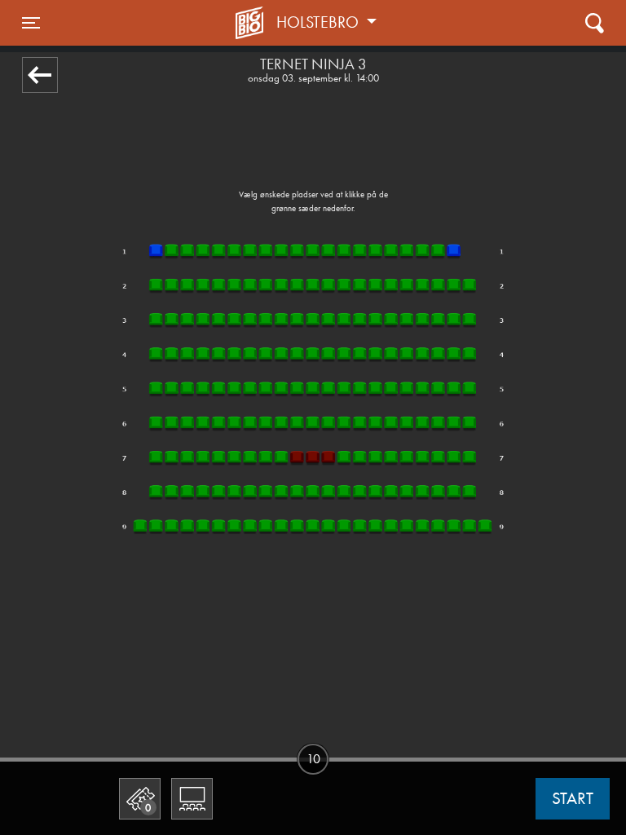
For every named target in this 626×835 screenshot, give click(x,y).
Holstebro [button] (319, 22)
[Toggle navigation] (594, 22)
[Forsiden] (252, 23)
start (572, 798)
